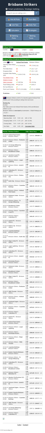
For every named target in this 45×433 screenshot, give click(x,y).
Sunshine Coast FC (14, 155)
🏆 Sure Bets (31, 19)
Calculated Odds (30, 126)
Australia (16, 49)
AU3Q (31, 49)
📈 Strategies (31, 30)
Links (19, 425)
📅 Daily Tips (31, 25)
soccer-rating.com (8, 430)
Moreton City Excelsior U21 (16, 377)
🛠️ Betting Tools (31, 37)
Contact (25, 425)
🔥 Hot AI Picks (14, 19)
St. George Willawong (14, 145)
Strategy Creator (7, 80)
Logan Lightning (13, 246)
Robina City (11, 226)
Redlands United (13, 195)
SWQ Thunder (12, 291)
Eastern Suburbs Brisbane (15, 352)
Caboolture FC (12, 170)
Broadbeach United (14, 151)
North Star (11, 181)
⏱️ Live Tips (13, 25)
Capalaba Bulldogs (13, 231)
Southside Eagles (13, 301)
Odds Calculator (7, 82)
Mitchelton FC (12, 374)
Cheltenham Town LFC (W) (29, 54)
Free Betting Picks (8, 77)
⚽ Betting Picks (14, 37)
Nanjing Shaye (18, 56)
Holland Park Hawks (14, 135)
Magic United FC (13, 241)
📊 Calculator (14, 30)
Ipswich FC (11, 221)
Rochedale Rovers (13, 261)
